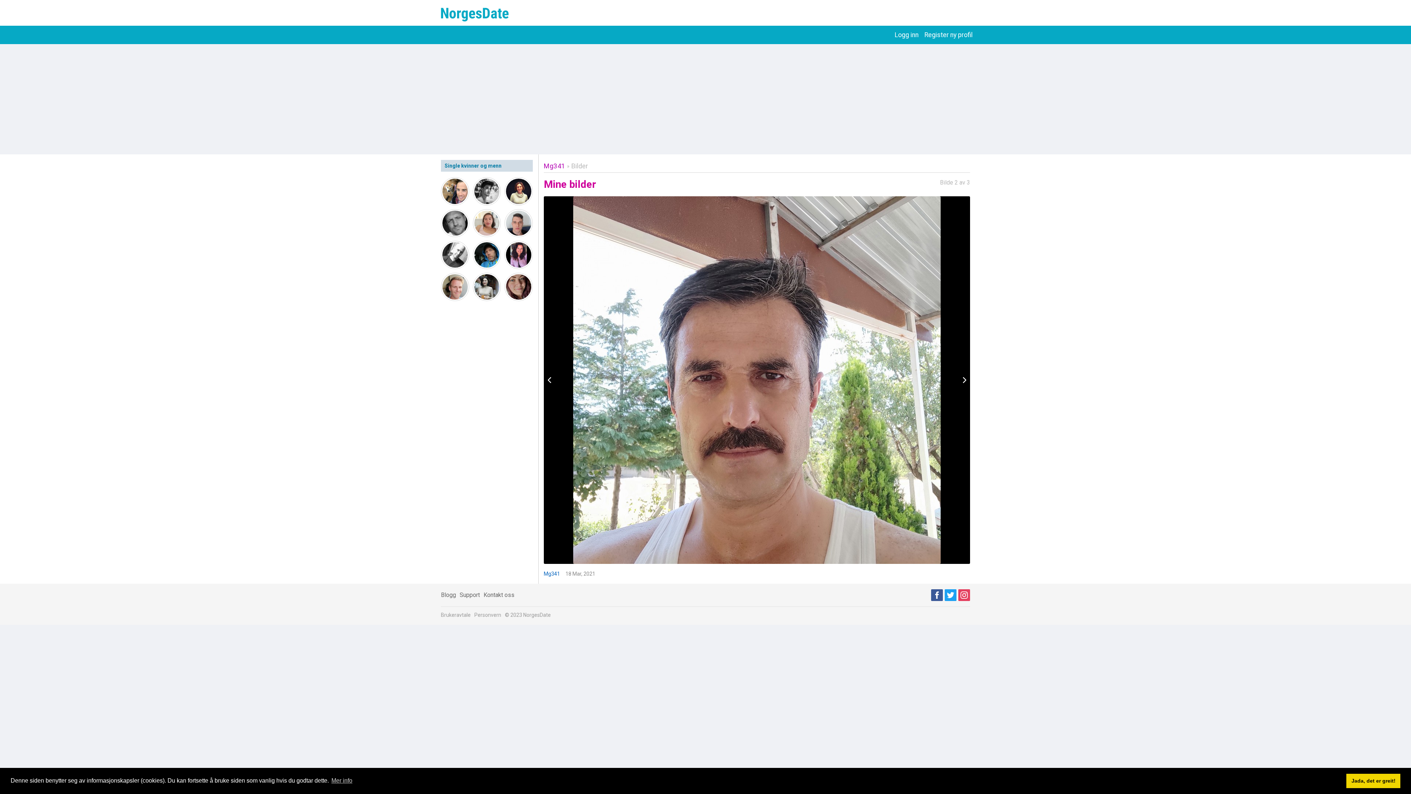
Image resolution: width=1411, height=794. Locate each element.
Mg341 (554, 166)
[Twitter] (950, 595)
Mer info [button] (341, 780)
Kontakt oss (499, 594)
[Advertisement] (705, 99)
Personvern (487, 615)
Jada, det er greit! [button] (1373, 781)
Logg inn (907, 35)
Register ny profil (948, 35)
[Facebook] (937, 595)
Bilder (579, 166)
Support (470, 594)
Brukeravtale (456, 615)
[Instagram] (964, 595)
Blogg (448, 594)
